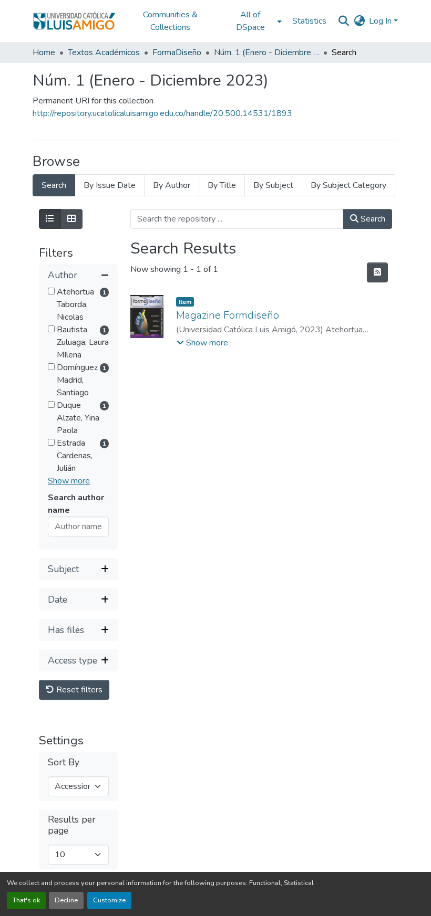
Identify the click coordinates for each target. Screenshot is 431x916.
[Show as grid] (71, 219)
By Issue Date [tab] (110, 185)
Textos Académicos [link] (104, 52)
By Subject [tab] (273, 185)
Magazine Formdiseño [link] (227, 315)
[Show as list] (50, 219)
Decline (66, 900)
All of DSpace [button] (250, 21)
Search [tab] (54, 185)
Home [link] (44, 52)
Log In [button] (381, 21)
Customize (109, 900)
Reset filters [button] (78, 690)
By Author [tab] (171, 185)
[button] (74, 20)
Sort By (63, 762)
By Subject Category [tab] (348, 185)
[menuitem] (253, 21)
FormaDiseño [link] (176, 52)
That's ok (26, 900)
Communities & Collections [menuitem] (170, 21)
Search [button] (371, 219)
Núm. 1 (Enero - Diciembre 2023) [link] (266, 52)
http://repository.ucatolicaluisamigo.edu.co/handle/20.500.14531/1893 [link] (162, 113)
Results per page (72, 825)
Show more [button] (69, 481)
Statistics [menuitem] (309, 21)
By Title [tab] (222, 185)
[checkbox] (51, 291)
